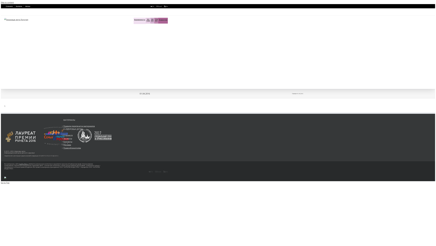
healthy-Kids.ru (23, 164)
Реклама (67, 145)
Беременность (139, 20)
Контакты (67, 141)
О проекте (68, 135)
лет (152, 20)
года (148, 20)
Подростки (163, 20)
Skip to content (7, 2)
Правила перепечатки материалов (79, 126)
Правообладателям (72, 148)
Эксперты (67, 138)
